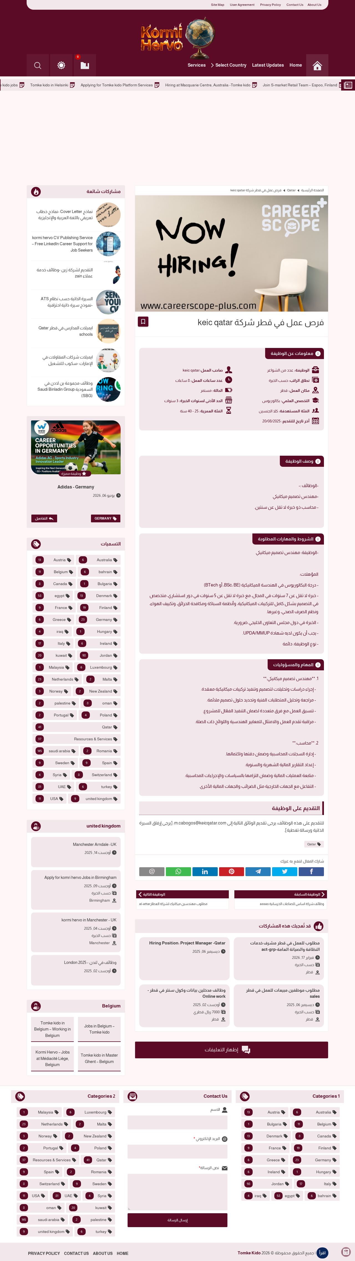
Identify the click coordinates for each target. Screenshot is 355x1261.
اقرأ (322, 1252)
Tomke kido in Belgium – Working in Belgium (52, 1029)
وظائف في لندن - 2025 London (90, 962)
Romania (99, 751)
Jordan (97, 655)
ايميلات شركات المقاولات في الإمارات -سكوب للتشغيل (67, 360)
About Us (314, 5)
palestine (54, 703)
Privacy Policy (270, 5)
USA (48, 798)
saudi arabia (53, 751)
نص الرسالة (210, 1167)
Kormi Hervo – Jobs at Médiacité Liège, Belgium (53, 1058)
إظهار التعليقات (222, 1049)
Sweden (54, 763)
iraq (51, 631)
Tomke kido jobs (54, 85)
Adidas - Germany (75, 487)
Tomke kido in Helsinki (99, 85)
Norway (51, 691)
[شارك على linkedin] (205, 871)
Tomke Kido (249, 1252)
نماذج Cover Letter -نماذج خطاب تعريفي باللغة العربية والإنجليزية (64, 214)
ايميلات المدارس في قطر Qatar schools (66, 331)
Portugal (54, 715)
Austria (52, 560)
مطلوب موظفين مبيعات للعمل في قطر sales (283, 993)
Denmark (96, 595)
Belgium (53, 572)
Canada (53, 583)
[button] (61, 65)
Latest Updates (268, 65)
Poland (98, 715)
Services (197, 65)
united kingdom (93, 798)
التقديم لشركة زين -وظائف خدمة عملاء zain (65, 273)
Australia (97, 560)
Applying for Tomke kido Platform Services (167, 85)
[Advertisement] (177, 138)
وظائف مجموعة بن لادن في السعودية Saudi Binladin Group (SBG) (65, 389)
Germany (103, 518)
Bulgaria (98, 583)
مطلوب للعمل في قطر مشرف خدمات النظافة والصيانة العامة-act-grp (285, 946)
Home (296, 65)
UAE (52, 786)
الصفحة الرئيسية (312, 190)
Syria (50, 775)
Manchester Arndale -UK (94, 844)
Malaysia (51, 667)
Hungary (96, 631)
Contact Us (294, 5)
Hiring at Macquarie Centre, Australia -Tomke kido (257, 85)
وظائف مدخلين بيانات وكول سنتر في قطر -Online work (186, 993)
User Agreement (242, 5)
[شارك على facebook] (311, 871)
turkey (97, 786)
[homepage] (317, 65)
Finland (97, 607)
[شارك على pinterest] (231, 871)
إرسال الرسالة (178, 1220)
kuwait (52, 655)
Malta (101, 679)
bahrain (98, 572)
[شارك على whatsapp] (178, 871)
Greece (52, 619)
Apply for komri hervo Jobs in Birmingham (80, 877)
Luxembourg (96, 667)
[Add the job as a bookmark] (143, 322)
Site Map (217, 5)
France (53, 607)
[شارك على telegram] (258, 871)
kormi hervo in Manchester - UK (89, 919)
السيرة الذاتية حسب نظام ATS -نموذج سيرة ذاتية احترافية (67, 301)
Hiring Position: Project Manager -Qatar (187, 943)
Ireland (96, 643)
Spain (99, 763)
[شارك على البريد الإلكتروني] (151, 871)
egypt (51, 595)
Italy (51, 643)
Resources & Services (75, 739)
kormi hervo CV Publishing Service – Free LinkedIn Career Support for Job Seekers (62, 243)
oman (99, 703)
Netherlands (55, 679)
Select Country (231, 65)
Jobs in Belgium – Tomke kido (99, 1029)
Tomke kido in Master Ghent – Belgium (99, 1058)
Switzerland (95, 775)
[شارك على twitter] (284, 871)
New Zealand (95, 691)
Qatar (291, 190)
